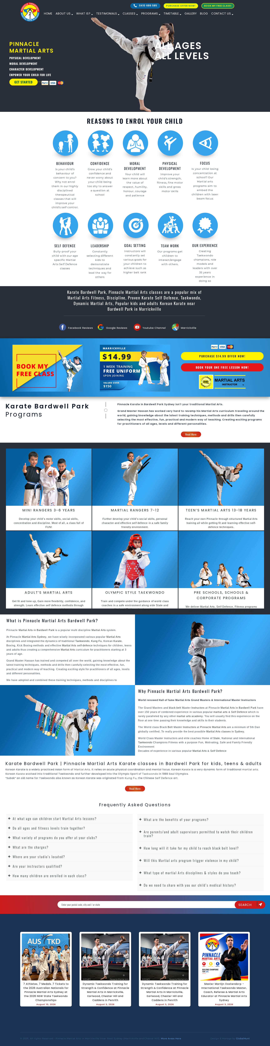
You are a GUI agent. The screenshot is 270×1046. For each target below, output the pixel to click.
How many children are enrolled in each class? (50, 876)
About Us (63, 13)
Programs (149, 13)
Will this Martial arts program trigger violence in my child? (191, 860)
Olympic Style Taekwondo (135, 592)
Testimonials (106, 13)
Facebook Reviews (80, 328)
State (216, 738)
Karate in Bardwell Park (146, 404)
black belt (175, 707)
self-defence (85, 645)
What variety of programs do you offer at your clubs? (55, 838)
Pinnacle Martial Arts (213, 727)
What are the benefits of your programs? (176, 819)
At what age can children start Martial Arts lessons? (55, 818)
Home (48, 13)
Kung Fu (96, 641)
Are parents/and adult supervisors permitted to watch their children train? (198, 834)
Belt (170, 727)
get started (61, 82)
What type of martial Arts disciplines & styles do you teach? (192, 873)
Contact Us (221, 13)
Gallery (191, 13)
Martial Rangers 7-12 (135, 510)
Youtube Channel (154, 328)
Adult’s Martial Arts (49, 592)
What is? (83, 13)
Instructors (198, 707)
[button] (69, 818)
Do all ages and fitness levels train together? (49, 828)
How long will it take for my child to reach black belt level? (191, 848)
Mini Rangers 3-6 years (48, 510)
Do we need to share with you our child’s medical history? (190, 885)
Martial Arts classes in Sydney (225, 731)
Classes (129, 13)
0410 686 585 (147, 5)
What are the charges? (31, 847)
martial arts (220, 712)
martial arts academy (190, 716)
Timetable (171, 13)
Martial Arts (214, 404)
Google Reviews (116, 328)
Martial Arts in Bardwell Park (37, 630)
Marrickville (188, 328)
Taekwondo (82, 641)
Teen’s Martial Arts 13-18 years (221, 510)
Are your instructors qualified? (37, 866)
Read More (191, 434)
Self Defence (239, 712)
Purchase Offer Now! (180, 5)
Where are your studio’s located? (39, 857)
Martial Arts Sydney (34, 637)
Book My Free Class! (217, 5)
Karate (117, 641)
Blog (204, 13)
